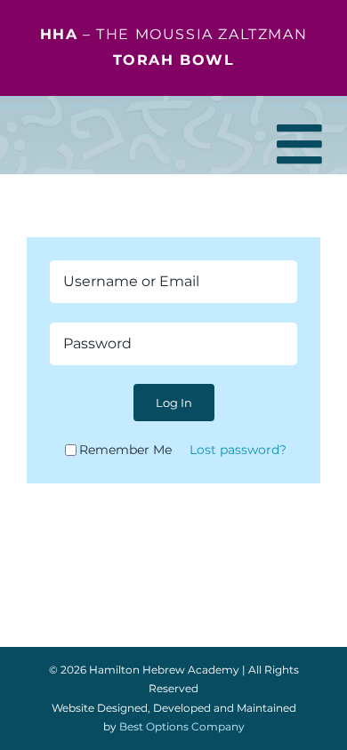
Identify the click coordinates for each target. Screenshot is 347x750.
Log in (174, 402)
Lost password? (238, 450)
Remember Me (125, 450)
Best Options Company (182, 726)
